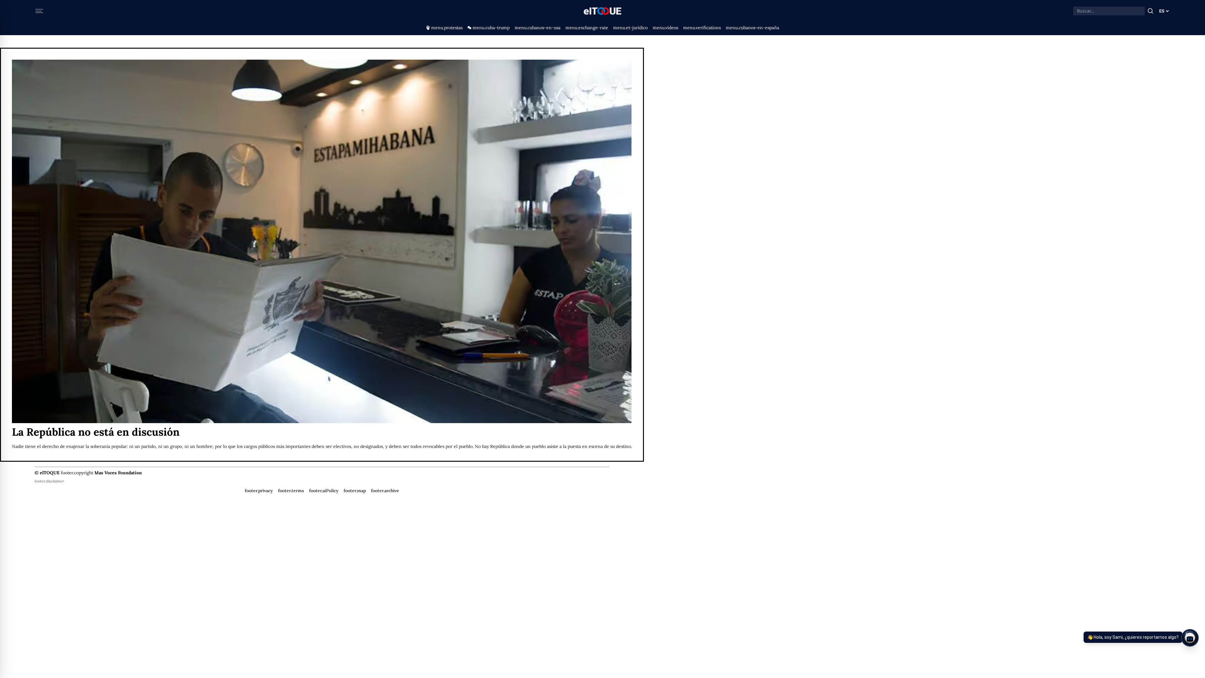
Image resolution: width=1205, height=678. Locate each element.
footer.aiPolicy (324, 490)
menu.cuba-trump (491, 27)
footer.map (355, 490)
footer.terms (291, 490)
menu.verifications (702, 27)
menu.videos (665, 27)
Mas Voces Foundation (118, 473)
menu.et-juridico (630, 27)
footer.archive (385, 490)
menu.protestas (447, 27)
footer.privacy (259, 490)
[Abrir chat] (1190, 638)
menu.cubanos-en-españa (752, 27)
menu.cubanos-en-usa (537, 27)
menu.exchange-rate (586, 27)
